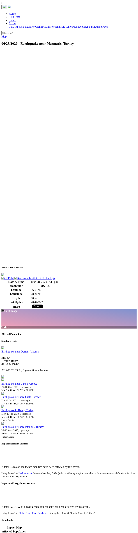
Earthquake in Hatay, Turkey (17, 410)
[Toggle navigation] (4, 7)
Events (12, 20)
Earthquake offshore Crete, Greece (21, 396)
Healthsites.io (25, 473)
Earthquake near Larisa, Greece (19, 383)
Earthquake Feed (98, 26)
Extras (12, 23)
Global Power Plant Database (33, 513)
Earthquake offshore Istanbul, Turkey (22, 426)
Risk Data (14, 16)
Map (4, 36)
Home (12, 13)
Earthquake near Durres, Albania (20, 351)
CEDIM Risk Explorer (21, 26)
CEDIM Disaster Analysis (50, 26)
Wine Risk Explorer (77, 26)
